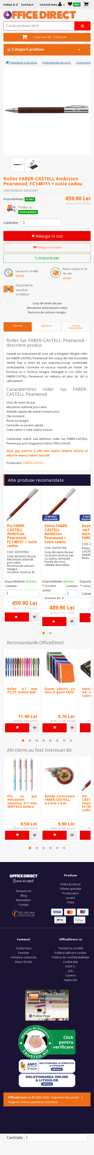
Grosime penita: (49, 588)
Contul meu (23, 948)
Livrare (70, 898)
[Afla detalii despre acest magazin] (47, 1042)
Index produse (70, 884)
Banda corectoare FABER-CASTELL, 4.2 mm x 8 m (60, 799)
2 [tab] (50, 633)
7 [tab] (64, 740)
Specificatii (46, 325)
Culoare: (87, 586)
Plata (70, 902)
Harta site (70, 980)
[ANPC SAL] (47, 1066)
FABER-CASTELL (33, 463)
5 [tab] (50, 740)
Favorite (23, 953)
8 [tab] (71, 740)
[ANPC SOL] (47, 1080)
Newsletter (23, 900)
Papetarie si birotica (23, 62)
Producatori (71, 893)
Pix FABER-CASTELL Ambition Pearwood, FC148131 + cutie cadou (22, 535)
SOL (70, 971)
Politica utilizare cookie (70, 953)
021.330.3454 (26, 912)
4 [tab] (43, 740)
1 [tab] (43, 633)
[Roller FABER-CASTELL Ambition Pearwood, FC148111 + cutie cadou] (17, 164)
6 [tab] (57, 740)
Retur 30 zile (23, 962)
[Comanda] (86, 4)
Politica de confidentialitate (70, 957)
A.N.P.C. (70, 966)
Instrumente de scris (56, 62)
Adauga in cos (48, 236)
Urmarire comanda (23, 957)
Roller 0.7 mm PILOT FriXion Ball (22, 690)
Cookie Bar (70, 962)
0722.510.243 (48, 258)
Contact (23, 904)
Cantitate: (10, 222)
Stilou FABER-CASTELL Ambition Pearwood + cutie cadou (56, 533)
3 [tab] (36, 740)
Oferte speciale (70, 889)
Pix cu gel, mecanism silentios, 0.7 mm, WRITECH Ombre (22, 801)
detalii (20, 276)
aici (17, 451)
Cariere (70, 975)
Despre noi (23, 891)
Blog (23, 895)
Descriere (18, 325)
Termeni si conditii (70, 948)
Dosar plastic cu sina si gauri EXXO (60, 690)
